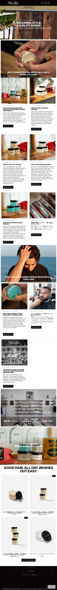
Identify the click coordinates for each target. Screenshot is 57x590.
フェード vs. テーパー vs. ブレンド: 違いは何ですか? (42, 314)
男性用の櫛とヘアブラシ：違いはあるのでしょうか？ (42, 223)
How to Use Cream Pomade (41, 164)
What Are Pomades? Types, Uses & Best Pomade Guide (13, 314)
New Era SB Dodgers (17, 380)
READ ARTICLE (8, 126)
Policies (30, 571)
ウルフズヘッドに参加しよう (30, 574)
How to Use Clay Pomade (12, 164)
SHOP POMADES (28, 560)
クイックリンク (30, 567)
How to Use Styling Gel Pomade (39, 108)
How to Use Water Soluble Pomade (12, 223)
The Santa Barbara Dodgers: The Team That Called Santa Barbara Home (13, 371)
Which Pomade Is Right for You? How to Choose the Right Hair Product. (14, 109)
